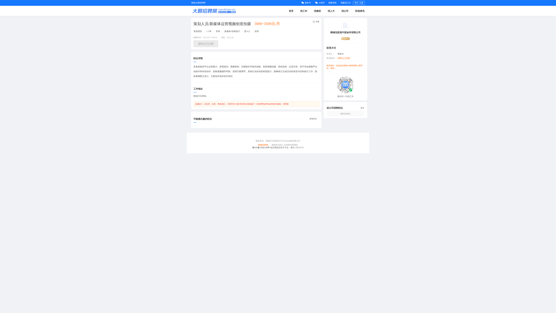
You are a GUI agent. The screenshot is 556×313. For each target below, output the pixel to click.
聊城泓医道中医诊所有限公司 (345, 32)
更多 (362, 108)
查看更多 (313, 119)
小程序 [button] (322, 3)
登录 (356, 3)
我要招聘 (332, 3)
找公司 (345, 11)
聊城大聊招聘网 (198, 3)
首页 (291, 11)
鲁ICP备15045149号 (261, 148)
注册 (361, 3)
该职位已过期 (206, 43)
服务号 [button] (308, 3)
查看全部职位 (345, 114)
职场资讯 (360, 11)
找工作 (303, 11)
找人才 (331, 11)
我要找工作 (346, 3)
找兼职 (317, 11)
